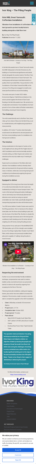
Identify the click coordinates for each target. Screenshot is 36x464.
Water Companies (12, 403)
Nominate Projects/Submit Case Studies (16, 427)
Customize (18, 455)
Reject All (18, 460)
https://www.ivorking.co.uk (18, 374)
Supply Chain (10, 411)
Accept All (18, 450)
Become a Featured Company (13, 429)
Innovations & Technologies (15, 409)
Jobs (8, 416)
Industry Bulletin (11, 419)
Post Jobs (7, 432)
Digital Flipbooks (11, 414)
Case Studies (10, 406)
